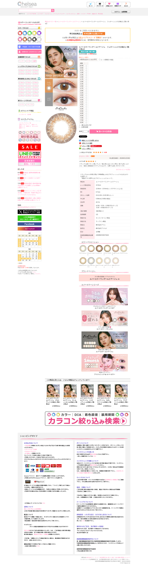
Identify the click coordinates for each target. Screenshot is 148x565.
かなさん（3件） (84, 156)
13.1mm (28, 86)
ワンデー (21, 61)
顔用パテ (28, 126)
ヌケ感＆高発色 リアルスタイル (105, 278)
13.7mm (28, 92)
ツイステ (83, 13)
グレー (29, 42)
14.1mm (28, 70)
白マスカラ (35, 126)
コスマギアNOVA (31, 13)
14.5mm (21, 73)
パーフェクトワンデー (59, 13)
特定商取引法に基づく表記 (107, 557)
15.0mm (35, 73)
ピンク (20, 42)
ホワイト (39, 42)
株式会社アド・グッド (92, 557)
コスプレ (21, 104)
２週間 (34, 61)
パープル (39, 36)
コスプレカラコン (71, 13)
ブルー (24, 36)
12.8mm (35, 82)
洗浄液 (29, 114)
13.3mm (21, 89)
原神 (78, 13)
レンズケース (22, 114)
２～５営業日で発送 (107, 60)
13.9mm (21, 95)
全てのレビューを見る (123, 169)
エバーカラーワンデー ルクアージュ (69, 21)
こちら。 (34, 272)
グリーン (29, 36)
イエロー (34, 36)
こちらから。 (37, 273)
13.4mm (28, 89)
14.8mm (28, 73)
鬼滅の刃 (94, 13)
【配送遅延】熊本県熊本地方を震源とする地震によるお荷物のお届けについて (29, 185)
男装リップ (22, 126)
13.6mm (21, 92)
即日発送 (100, 13)
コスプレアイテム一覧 (25, 123)
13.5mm (35, 89)
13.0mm (21, 86)
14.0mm (21, 70)
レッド (20, 36)
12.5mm (28, 82)
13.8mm (35, 92)
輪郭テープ (22, 127)
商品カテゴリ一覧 (50, 21)
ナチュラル (29, 104)
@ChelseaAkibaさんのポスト (27, 207)
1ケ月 (28, 61)
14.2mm (35, 70)
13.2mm (35, 86)
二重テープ (34, 124)
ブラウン (25, 42)
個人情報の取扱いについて (122, 557)
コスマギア (40, 13)
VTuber (89, 13)
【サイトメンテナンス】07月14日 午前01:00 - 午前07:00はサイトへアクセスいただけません (29, 193)
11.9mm (21, 82)
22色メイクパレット (24, 124)
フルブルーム (48, 13)
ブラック (34, 42)
